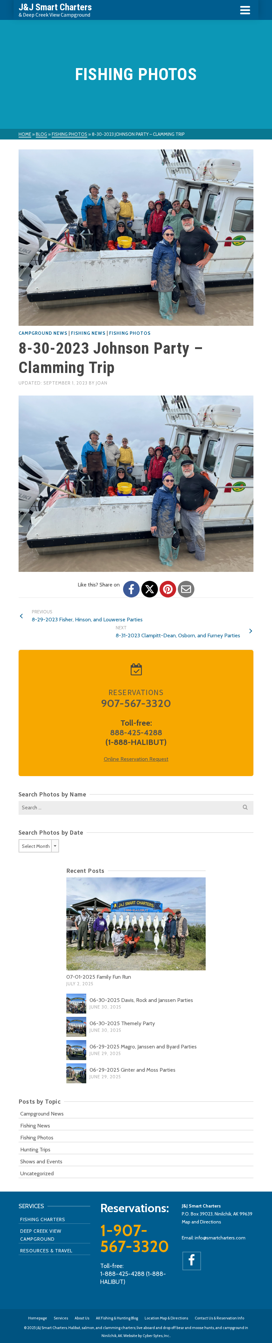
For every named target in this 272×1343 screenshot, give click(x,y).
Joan (101, 383)
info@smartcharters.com (220, 1238)
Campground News (43, 333)
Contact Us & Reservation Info (219, 1318)
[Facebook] (131, 589)
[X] (149, 589)
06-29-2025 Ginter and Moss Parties (132, 1070)
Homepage (37, 1318)
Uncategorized (37, 1173)
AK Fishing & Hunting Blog (117, 1318)
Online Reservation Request (136, 759)
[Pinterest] (168, 589)
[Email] (186, 589)
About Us (82, 1318)
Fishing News (88, 333)
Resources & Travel (46, 1251)
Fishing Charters (42, 1219)
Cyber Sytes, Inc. (156, 1335)
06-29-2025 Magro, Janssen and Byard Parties (143, 1046)
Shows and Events (41, 1161)
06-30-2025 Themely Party (122, 1023)
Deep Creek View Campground (40, 1235)
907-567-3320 (136, 703)
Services (61, 1318)
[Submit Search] (245, 807)
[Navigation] (245, 10)
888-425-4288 (136, 732)
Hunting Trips (35, 1149)
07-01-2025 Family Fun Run (98, 977)
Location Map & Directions (166, 1318)
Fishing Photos (130, 333)
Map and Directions (201, 1222)
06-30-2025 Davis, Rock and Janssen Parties (141, 1000)
